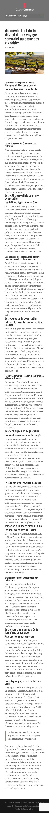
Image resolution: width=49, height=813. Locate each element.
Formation (10, 47)
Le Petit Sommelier (24, 809)
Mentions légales (34, 806)
